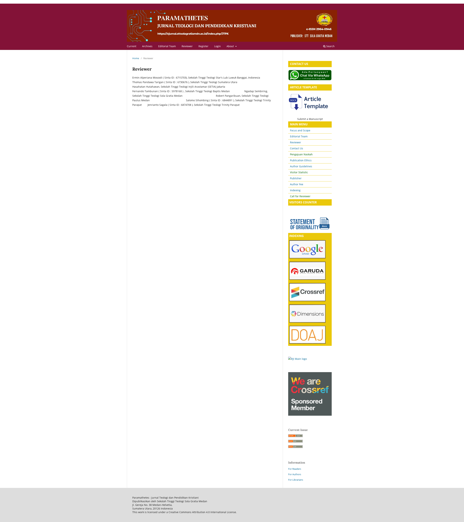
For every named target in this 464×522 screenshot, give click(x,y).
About (231, 46)
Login (217, 46)
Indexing (295, 190)
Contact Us (296, 148)
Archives (147, 46)
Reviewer (187, 46)
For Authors (294, 474)
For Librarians (295, 479)
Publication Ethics (301, 160)
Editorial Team (167, 46)
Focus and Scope (300, 130)
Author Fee (296, 184)
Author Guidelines (301, 166)
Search (330, 46)
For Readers (294, 468)
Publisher (295, 178)
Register (203, 46)
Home (135, 58)
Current (131, 46)
